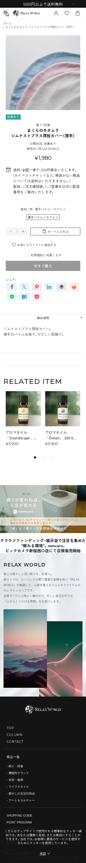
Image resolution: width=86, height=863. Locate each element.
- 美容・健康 (15, 779)
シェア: (11, 280)
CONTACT (15, 742)
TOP (10, 728)
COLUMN (15, 735)
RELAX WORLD (26, 13)
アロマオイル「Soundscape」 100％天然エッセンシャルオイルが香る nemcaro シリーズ (23, 436)
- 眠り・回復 (15, 766)
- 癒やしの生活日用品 (21, 793)
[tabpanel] (23, 423)
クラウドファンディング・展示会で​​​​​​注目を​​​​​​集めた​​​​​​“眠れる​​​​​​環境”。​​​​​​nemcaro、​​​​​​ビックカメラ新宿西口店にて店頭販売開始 (43, 545)
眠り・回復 (43, 125)
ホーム (8, 23)
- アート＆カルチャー (21, 800)
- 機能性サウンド (18, 773)
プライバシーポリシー (19, 853)
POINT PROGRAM (19, 822)
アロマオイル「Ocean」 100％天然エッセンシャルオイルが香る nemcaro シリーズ (61, 436)
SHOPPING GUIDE (20, 815)
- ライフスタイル (18, 786)
